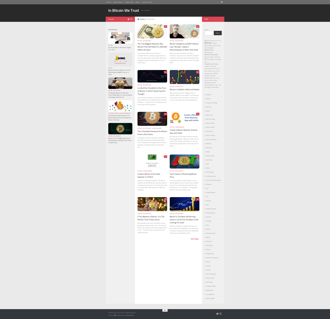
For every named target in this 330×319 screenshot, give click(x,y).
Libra (216, 71)
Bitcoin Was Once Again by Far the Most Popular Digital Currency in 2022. (119, 72)
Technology (208, 87)
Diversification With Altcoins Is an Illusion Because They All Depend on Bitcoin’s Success (119, 118)
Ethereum (209, 184)
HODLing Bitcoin (211, 213)
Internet (208, 217)
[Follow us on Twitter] (129, 19)
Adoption (208, 95)
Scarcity (208, 270)
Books (137, 2)
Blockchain (207, 57)
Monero (208, 229)
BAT (220, 40)
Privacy (208, 249)
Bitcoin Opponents (209, 48)
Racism (208, 262)
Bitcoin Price (147, 41)
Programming (129, 2)
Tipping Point (209, 290)
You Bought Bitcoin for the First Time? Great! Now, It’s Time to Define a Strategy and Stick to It (120, 95)
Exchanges (207, 66)
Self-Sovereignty (209, 85)
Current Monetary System (213, 180)
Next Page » (195, 239)
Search (206, 30)
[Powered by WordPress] (115, 315)
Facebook (211, 66)
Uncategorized (157, 128)
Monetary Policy (210, 233)
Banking (207, 40)
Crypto (206, 61)
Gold (206, 71)
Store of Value (210, 278)
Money (216, 73)
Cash (216, 59)
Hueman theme (130, 315)
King (213, 71)
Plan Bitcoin (213, 75)
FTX (214, 69)
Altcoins (110, 113)
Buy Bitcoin (116, 90)
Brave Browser (217, 57)
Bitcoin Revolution (211, 55)
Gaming (217, 68)
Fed (215, 66)
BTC (206, 59)
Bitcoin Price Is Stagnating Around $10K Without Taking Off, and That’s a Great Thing (120, 140)
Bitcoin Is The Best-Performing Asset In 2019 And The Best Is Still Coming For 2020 (184, 219)
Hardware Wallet (211, 209)
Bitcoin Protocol (208, 52)
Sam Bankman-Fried (210, 82)
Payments (207, 75)
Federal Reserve (208, 68)
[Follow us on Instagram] (131, 19)
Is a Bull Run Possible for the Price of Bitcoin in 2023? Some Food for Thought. (152, 91)
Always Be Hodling (211, 103)
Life (219, 71)
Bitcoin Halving (210, 119)
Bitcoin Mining (118, 2)
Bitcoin (109, 2)
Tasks (220, 85)
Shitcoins (216, 85)
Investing (210, 71)
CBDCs (219, 59)
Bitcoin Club (209, 115)
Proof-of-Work (216, 78)
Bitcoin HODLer (209, 45)
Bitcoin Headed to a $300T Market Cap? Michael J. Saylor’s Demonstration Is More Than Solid (184, 47)
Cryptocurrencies (147, 2)
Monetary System (209, 73)
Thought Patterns (211, 286)
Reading (215, 80)
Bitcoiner (214, 43)
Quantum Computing (209, 80)
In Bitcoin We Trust (123, 10)
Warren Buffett (215, 87)
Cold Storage (209, 172)
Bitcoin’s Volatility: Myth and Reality (184, 89)
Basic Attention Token (214, 40)
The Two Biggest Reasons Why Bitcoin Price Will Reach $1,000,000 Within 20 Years (152, 47)
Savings (208, 266)
